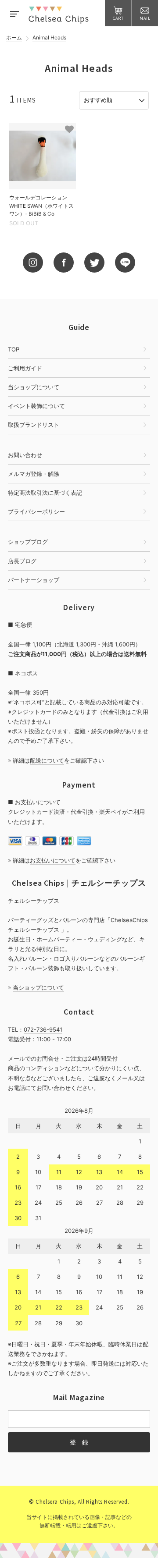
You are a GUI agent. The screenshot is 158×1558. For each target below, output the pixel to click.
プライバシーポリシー (36, 511)
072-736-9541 (43, 1029)
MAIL (145, 18)
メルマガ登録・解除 (33, 473)
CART (118, 18)
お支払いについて (52, 860)
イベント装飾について (36, 405)
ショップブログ (28, 541)
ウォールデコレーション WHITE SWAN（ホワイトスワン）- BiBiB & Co (41, 206)
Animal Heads (49, 38)
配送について (47, 760)
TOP (13, 349)
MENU (14, 13)
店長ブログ (22, 560)
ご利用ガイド (25, 368)
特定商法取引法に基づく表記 (45, 492)
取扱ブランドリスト (33, 424)
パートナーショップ (33, 579)
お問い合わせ (25, 454)
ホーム (14, 38)
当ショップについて (33, 386)
